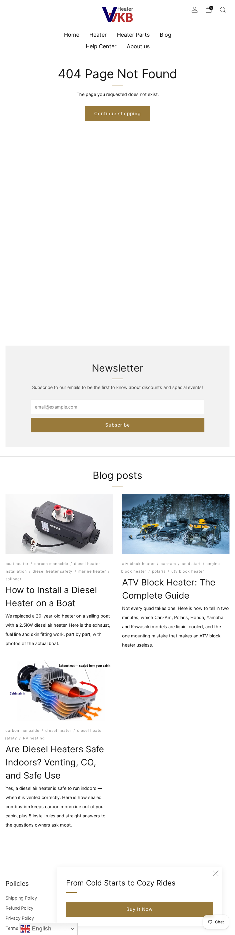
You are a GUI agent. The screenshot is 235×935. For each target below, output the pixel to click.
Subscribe (117, 425)
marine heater (92, 571)
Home (71, 34)
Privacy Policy (20, 918)
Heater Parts (133, 34)
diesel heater (58, 730)
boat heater (17, 563)
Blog (165, 34)
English (40, 928)
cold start (191, 563)
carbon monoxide (51, 563)
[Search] (223, 10)
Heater (98, 34)
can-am (168, 563)
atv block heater (138, 563)
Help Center (101, 46)
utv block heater (187, 571)
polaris (159, 571)
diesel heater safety (53, 571)
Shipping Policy (21, 897)
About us (138, 46)
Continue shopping (117, 113)
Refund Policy (19, 908)
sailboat (13, 579)
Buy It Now (139, 909)
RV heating (34, 738)
